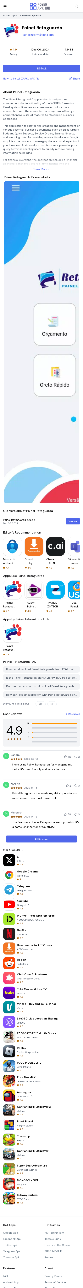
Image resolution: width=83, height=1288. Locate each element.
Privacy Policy (53, 1276)
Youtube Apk (11, 1257)
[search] (76, 6)
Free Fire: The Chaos (57, 1245)
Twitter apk (10, 1245)
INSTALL (42, 68)
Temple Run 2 (53, 1239)
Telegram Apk (11, 1251)
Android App (11, 1282)
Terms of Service (55, 1282)
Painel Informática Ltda (38, 35)
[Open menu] (5, 6)
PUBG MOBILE (53, 1251)
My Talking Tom (54, 1232)
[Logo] (40, 6)
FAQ (5, 1276)
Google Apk (10, 1232)
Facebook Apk (12, 1239)
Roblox (49, 1257)
